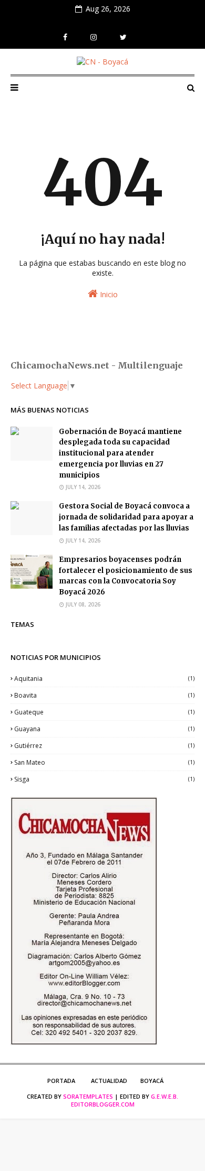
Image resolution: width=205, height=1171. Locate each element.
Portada (61, 1081)
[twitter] (123, 37)
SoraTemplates (88, 1096)
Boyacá (151, 1081)
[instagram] (93, 37)
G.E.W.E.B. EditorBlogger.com (125, 1100)
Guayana (104, 728)
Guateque (104, 712)
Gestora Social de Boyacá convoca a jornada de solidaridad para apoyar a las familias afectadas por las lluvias (126, 517)
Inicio (108, 294)
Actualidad (109, 1081)
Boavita (104, 695)
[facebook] (65, 37)
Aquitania (104, 678)
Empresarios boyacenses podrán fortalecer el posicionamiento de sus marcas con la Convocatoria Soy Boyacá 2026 (125, 576)
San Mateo (104, 762)
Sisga (104, 779)
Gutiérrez (104, 745)
